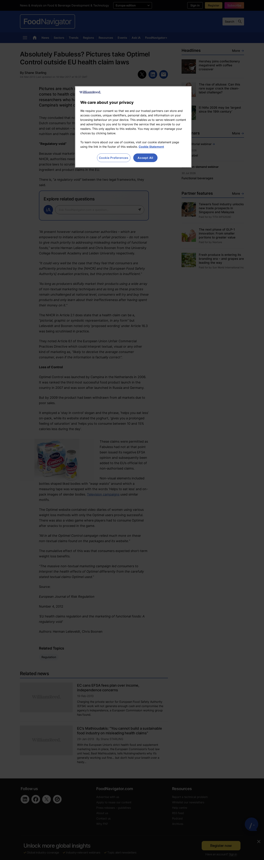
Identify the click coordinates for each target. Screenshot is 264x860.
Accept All (145, 158)
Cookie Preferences (113, 158)
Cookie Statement (151, 146)
